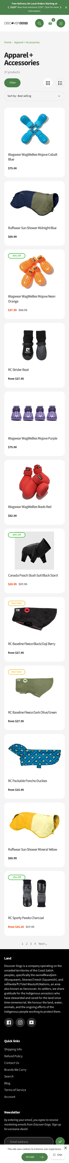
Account (9, 1097)
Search (9, 1076)
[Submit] (60, 1141)
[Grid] (48, 82)
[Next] (60, 7)
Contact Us (11, 1063)
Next (42, 944)
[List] (60, 82)
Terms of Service (15, 1090)
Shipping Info (13, 1049)
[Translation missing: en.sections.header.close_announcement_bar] (66, 7)
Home (7, 42)
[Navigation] (61, 23)
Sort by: (12, 96)
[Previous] (9, 7)
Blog (7, 1083)
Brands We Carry (15, 1070)
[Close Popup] (65, 1147)
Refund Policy (13, 1056)
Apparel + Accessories (26, 42)
